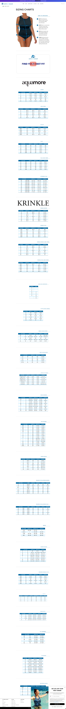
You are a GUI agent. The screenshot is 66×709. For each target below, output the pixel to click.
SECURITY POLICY (13, 703)
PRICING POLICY (13, 706)
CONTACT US (3, 706)
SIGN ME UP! (57, 704)
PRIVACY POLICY (13, 702)
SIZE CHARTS (4, 702)
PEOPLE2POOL (22, 702)
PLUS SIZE (35, 3)
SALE (38, 3)
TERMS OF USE (13, 700)
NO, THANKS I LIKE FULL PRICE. (57, 706)
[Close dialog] (65, 687)
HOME (3, 6)
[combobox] (51, 696)
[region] (33, 1)
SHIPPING (3, 703)
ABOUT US (22, 700)
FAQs (3, 700)
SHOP (26, 3)
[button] (26, 4)
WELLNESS (41, 3)
